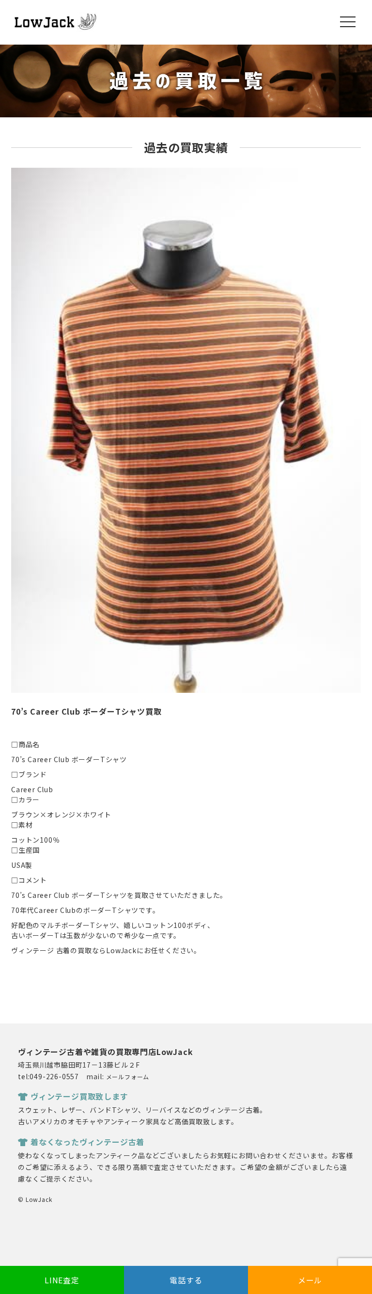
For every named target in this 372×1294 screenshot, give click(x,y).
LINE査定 (62, 1280)
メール (310, 1280)
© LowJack (35, 1199)
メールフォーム (128, 1076)
